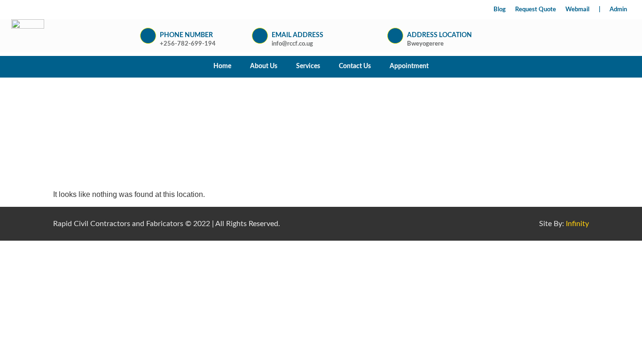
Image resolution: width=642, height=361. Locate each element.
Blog (499, 10)
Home (222, 66)
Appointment (409, 66)
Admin (618, 10)
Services (308, 66)
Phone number (186, 35)
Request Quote (535, 10)
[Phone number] (148, 36)
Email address (297, 35)
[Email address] (260, 36)
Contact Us (355, 66)
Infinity (577, 224)
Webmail (577, 10)
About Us (263, 66)
